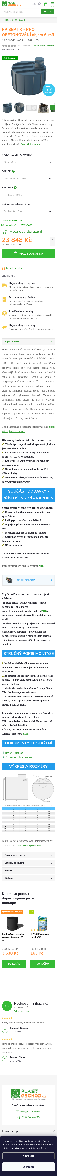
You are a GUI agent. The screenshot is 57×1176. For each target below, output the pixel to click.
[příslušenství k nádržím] (28, 580)
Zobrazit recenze (21, 1011)
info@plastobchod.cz (31, 1111)
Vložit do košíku (31, 254)
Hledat (48, 11)
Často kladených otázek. (29, 845)
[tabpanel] (14, 939)
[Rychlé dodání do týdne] (14, 923)
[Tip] (42, 923)
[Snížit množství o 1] (52, 244)
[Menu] (53, 4)
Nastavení (28, 1156)
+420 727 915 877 (31, 1116)
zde (44, 1148)
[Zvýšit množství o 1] (52, 239)
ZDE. (41, 565)
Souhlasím (28, 1167)
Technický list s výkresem (18, 757)
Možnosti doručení (25, 231)
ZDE (44, 611)
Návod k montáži (14, 753)
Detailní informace (29, 144)
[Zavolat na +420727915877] (34, 4)
